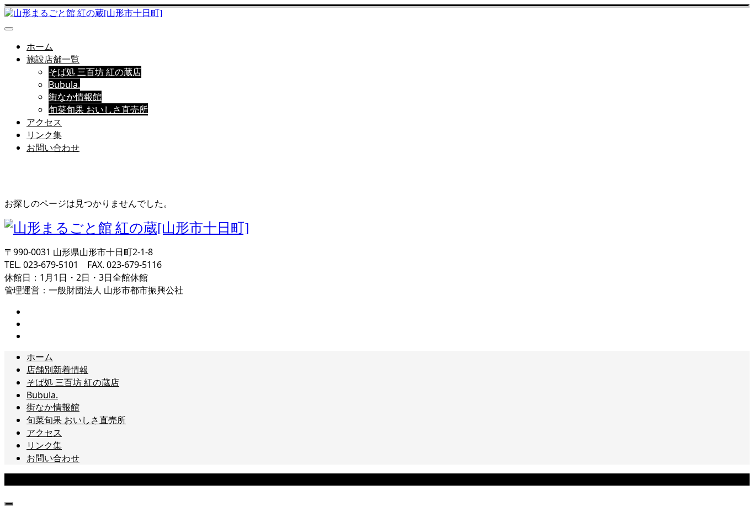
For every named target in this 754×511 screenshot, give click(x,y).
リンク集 (44, 135)
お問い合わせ (52, 147)
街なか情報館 (75, 97)
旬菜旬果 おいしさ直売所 (98, 109)
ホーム (39, 46)
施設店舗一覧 (52, 59)
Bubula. (64, 84)
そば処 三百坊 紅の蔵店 (95, 72)
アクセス (44, 122)
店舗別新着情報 (57, 370)
